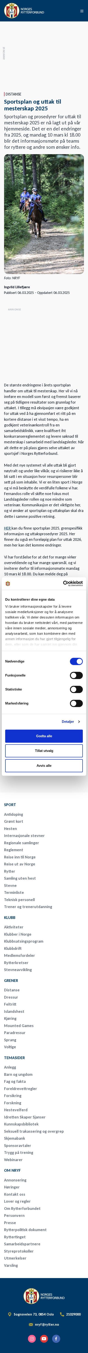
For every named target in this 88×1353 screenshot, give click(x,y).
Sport (10, 805)
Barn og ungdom (18, 1074)
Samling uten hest (20, 878)
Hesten (10, 828)
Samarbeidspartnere (22, 1243)
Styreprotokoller (19, 1251)
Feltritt (10, 1004)
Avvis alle (44, 765)
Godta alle (44, 736)
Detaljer (68, 721)
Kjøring (10, 1018)
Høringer (12, 1187)
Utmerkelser (15, 1258)
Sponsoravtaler (17, 1145)
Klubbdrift (13, 948)
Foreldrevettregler (20, 1088)
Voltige (10, 1046)
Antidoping (13, 814)
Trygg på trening (18, 1152)
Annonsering (15, 1180)
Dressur (11, 997)
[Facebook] (56, 1339)
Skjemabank (14, 1138)
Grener (11, 981)
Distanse (12, 990)
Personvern (14, 1215)
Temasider (14, 1058)
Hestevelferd (16, 1109)
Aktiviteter (13, 927)
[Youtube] (44, 1339)
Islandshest (14, 1011)
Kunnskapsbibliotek (21, 1124)
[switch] (76, 675)
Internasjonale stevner (24, 835)
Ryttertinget (15, 1236)
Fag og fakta (15, 1081)
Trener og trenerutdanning (28, 906)
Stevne (10, 885)
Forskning (12, 1102)
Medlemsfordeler (19, 955)
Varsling (11, 1265)
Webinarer (13, 1159)
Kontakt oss (14, 1194)
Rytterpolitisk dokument (25, 1229)
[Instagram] (32, 1339)
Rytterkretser (16, 962)
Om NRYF (12, 1170)
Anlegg (10, 1067)
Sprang (10, 1039)
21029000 (73, 1314)
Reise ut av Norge (19, 864)
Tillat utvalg (44, 751)
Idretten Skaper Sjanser (25, 1117)
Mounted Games (19, 1025)
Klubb (9, 918)
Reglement (13, 849)
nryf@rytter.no (47, 1325)
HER (8, 528)
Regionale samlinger (21, 842)
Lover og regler (17, 1201)
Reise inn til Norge (20, 857)
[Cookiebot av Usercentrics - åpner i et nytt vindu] (63, 583)
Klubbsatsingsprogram (23, 941)
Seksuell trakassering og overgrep (34, 1131)
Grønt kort (13, 821)
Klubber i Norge (17, 934)
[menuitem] (35, 805)
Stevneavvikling (18, 969)
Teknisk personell (19, 899)
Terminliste (14, 892)
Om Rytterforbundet (22, 1208)
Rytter (9, 871)
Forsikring (12, 1095)
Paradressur (14, 1032)
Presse (10, 1222)
